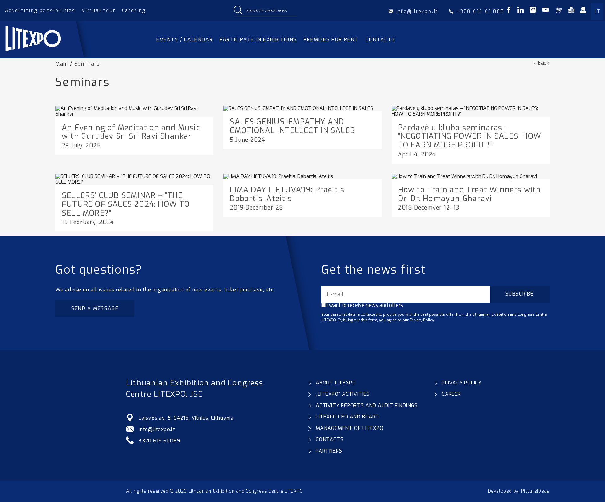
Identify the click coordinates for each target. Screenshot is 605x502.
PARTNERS (329, 450)
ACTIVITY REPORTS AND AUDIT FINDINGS (367, 405)
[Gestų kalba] (558, 11)
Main (61, 64)
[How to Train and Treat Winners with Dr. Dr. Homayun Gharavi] (464, 176)
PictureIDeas (535, 491)
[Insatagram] (532, 11)
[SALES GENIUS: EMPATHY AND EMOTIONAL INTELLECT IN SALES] (298, 108)
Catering (134, 11)
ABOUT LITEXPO (336, 382)
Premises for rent (331, 39)
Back (544, 63)
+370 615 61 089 (160, 440)
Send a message (94, 308)
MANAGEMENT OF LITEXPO (349, 428)
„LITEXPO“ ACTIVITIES (343, 394)
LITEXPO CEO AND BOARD (347, 416)
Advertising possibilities (40, 11)
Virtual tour (99, 11)
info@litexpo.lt (157, 429)
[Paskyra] (586, 12)
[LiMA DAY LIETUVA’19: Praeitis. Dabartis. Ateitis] (278, 176)
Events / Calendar (184, 39)
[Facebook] (509, 11)
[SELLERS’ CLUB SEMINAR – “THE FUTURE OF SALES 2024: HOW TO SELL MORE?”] (134, 182)
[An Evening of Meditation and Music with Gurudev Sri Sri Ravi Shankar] (134, 114)
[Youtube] (545, 11)
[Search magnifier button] (238, 10)
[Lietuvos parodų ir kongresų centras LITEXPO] (48, 55)
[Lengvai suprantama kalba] (571, 11)
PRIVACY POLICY (461, 382)
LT (597, 11)
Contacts (380, 39)
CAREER (451, 394)
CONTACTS (329, 439)
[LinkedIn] (520, 11)
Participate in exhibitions (258, 39)
